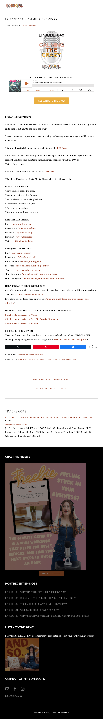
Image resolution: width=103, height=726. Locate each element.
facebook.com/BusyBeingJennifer (32, 265)
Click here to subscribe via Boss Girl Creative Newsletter (32, 319)
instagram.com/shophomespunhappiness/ (43, 278)
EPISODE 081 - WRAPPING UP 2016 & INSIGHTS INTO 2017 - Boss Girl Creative (48, 418)
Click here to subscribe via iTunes (21, 314)
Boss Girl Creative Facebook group (70, 339)
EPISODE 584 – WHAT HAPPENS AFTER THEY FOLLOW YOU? (35, 591)
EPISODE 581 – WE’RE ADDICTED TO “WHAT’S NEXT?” (32, 609)
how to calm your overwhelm (62, 359)
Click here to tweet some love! (28, 294)
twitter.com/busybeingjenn (28, 269)
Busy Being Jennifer (21, 252)
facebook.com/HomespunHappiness (39, 274)
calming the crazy (27, 359)
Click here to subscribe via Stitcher (22, 323)
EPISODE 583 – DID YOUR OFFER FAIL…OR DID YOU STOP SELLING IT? (40, 597)
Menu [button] (95, 5)
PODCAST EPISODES (26, 355)
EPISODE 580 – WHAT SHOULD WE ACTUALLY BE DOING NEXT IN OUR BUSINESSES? (47, 615)
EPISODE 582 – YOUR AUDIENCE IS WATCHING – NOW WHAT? (36, 603)
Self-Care (39, 355)
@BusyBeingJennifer (27, 257)
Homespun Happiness (32, 261)
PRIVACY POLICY (13, 695)
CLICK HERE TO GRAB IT (51, 573)
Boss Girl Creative (14, 6)
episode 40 (42, 359)
